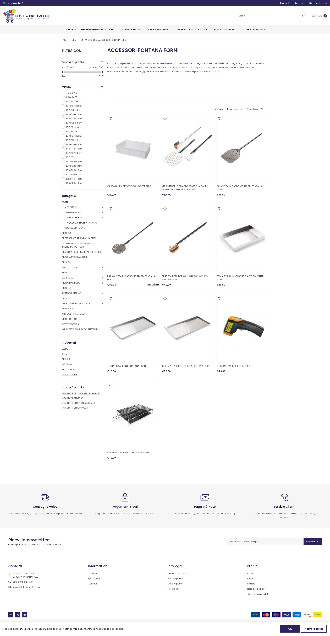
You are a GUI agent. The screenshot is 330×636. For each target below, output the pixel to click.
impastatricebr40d (89, 393)
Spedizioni (94, 578)
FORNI (65, 202)
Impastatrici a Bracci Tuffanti (80, 329)
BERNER (66, 359)
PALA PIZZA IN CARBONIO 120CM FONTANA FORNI (239, 188)
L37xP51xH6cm (74, 105)
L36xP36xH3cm (74, 183)
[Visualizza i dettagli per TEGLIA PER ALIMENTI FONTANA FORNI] (133, 328)
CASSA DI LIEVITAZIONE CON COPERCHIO (129, 186)
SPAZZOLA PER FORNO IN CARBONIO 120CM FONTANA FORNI (185, 278)
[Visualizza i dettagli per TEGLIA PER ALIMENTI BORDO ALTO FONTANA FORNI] (242, 238)
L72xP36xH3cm (74, 174)
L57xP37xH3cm (74, 153)
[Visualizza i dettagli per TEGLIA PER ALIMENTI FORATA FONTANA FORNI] (187, 328)
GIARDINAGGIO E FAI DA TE (76, 303)
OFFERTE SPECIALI (71, 324)
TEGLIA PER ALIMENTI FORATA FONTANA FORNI (186, 366)
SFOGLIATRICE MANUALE (74, 257)
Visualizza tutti (70, 374)
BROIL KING (68, 369)
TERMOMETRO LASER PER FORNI (233, 366)
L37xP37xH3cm (74, 131)
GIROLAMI (67, 364)
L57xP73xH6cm (74, 123)
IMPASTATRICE (69, 267)
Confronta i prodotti (258, 594)
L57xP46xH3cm (74, 161)
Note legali (174, 588)
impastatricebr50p (72, 398)
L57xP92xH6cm (74, 127)
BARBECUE (67, 277)
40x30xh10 (71, 92)
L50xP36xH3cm (74, 170)
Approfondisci (314, 629)
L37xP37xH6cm (74, 101)
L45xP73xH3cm (74, 148)
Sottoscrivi (312, 541)
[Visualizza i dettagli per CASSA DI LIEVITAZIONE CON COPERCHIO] (133, 148)
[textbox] (269, 15)
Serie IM (66, 272)
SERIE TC (66, 233)
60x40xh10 (71, 97)
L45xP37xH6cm (74, 114)
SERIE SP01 (67, 308)
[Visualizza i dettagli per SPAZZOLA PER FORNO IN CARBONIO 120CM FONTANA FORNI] (187, 238)
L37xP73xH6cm (74, 110)
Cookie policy (175, 583)
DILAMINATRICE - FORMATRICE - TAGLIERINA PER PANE (79, 245)
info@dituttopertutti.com (26, 587)
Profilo (250, 573)
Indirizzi (251, 583)
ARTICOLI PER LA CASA (74, 313)
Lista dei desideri (256, 588)
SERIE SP (66, 298)
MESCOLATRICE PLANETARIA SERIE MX (82, 252)
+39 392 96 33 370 (23, 582)
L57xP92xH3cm (74, 166)
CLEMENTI (67, 354)
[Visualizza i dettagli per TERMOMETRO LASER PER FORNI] (242, 328)
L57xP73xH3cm (74, 157)
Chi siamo (93, 573)
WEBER (65, 348)
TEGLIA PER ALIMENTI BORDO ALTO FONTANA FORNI (240, 278)
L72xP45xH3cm (74, 178)
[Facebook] (10, 614)
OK (290, 629)
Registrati (285, 3)
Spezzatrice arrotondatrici (79, 238)
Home (65, 39)
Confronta (110, 123)
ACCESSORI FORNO (74, 228)
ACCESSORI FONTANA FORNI (82, 222)
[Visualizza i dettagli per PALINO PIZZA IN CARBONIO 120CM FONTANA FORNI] (133, 238)
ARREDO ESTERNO (71, 293)
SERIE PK (66, 288)
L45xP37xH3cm (74, 144)
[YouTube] (24, 614)
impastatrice (69, 393)
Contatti (92, 583)
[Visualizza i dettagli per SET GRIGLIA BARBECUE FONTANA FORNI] (133, 415)
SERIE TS (66, 262)
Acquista (153, 284)
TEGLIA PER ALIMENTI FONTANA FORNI (126, 366)
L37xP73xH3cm (74, 140)
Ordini (250, 578)
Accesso (299, 3)
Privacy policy (175, 578)
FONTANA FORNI (73, 217)
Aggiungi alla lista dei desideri (110, 118)
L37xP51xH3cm (74, 135)
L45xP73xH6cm (74, 118)
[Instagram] (17, 614)
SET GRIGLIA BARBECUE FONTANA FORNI (128, 452)
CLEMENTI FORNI (72, 212)
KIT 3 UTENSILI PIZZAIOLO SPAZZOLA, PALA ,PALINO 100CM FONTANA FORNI (184, 188)
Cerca (303, 15)
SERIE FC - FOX (69, 319)
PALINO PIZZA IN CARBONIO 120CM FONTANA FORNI (131, 278)
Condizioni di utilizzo (179, 573)
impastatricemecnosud (75, 407)
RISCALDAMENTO (71, 282)
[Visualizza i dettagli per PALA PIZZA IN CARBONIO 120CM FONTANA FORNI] (242, 148)
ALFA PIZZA (70, 207)
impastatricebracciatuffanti (78, 402)
